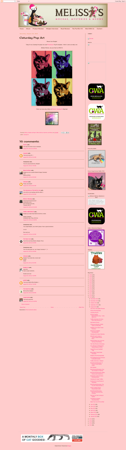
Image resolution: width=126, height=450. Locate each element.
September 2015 (95, 305)
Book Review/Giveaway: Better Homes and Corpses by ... (97, 373)
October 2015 (94, 302)
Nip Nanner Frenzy (94, 322)
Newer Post (22, 307)
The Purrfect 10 (77, 28)
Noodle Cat (26, 267)
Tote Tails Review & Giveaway (97, 344)
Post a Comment (25, 304)
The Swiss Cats (27, 239)
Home (22, 28)
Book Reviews (65, 28)
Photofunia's (50, 44)
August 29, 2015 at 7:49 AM (29, 165)
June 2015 (93, 406)
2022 (90, 283)
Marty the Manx (27, 170)
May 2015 (93, 408)
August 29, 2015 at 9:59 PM (29, 292)
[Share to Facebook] (67, 132)
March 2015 (93, 412)
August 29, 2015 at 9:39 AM (29, 194)
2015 (90, 297)
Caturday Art (26, 134)
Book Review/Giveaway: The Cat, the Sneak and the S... (97, 385)
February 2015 (94, 414)
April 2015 (93, 410)
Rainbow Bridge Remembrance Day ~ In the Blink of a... (97, 316)
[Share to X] (65, 132)
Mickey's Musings (27, 199)
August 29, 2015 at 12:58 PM (30, 220)
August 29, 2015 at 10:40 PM (30, 301)
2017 (90, 293)
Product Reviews (38, 28)
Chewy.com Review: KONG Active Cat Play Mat (96, 325)
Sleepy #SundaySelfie (95, 310)
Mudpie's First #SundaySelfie (97, 355)
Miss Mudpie (93, 367)
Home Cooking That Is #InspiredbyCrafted (95, 388)
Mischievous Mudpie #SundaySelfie (95, 331)
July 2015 (93, 404)
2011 (90, 425)
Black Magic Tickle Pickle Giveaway (96, 353)
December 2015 (94, 298)
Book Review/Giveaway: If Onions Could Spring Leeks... (96, 364)
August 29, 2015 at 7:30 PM (29, 284)
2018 (90, 291)
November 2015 (94, 300)
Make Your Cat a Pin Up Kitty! (97, 401)
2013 (90, 421)
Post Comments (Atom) (31, 309)
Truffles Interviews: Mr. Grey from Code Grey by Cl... (96, 320)
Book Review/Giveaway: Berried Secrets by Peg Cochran (96, 392)
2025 (90, 277)
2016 (90, 295)
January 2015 (94, 416)
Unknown (25, 181)
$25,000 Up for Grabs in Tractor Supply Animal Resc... (96, 337)
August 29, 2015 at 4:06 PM (29, 251)
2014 (90, 419)
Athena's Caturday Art (57, 109)
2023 (90, 281)
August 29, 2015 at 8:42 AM (29, 185)
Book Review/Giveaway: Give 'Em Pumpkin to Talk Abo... (97, 370)
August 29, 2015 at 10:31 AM (30, 207)
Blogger (69, 445)
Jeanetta (25, 153)
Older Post (81, 307)
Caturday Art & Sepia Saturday (97, 334)
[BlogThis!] (63, 132)
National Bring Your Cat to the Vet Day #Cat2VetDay (97, 341)
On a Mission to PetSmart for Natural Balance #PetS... (97, 346)
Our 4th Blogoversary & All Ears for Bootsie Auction (97, 358)
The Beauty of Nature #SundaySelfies (95, 399)
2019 (90, 289)
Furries (25, 144)
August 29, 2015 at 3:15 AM (29, 157)
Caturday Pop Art (94, 312)
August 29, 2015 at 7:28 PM (29, 275)
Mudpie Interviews (52, 28)
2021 (90, 285)
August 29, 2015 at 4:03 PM (29, 242)
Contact (99, 28)
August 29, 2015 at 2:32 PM (29, 234)
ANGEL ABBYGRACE (28, 211)
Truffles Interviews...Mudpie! (96, 360)
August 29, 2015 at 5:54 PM (29, 262)
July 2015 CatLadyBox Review (97, 308)
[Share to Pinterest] (68, 132)
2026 (90, 275)
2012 (90, 423)
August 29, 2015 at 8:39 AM (29, 177)
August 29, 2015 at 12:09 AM (30, 148)
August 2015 (94, 306)
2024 (90, 279)
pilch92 (25, 280)
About (28, 28)
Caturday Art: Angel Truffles (96, 379)
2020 (90, 287)
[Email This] (62, 132)
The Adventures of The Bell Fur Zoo (31, 190)
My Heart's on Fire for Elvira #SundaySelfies (96, 376)
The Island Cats (27, 289)
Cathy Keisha (26, 297)
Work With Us (89, 28)
